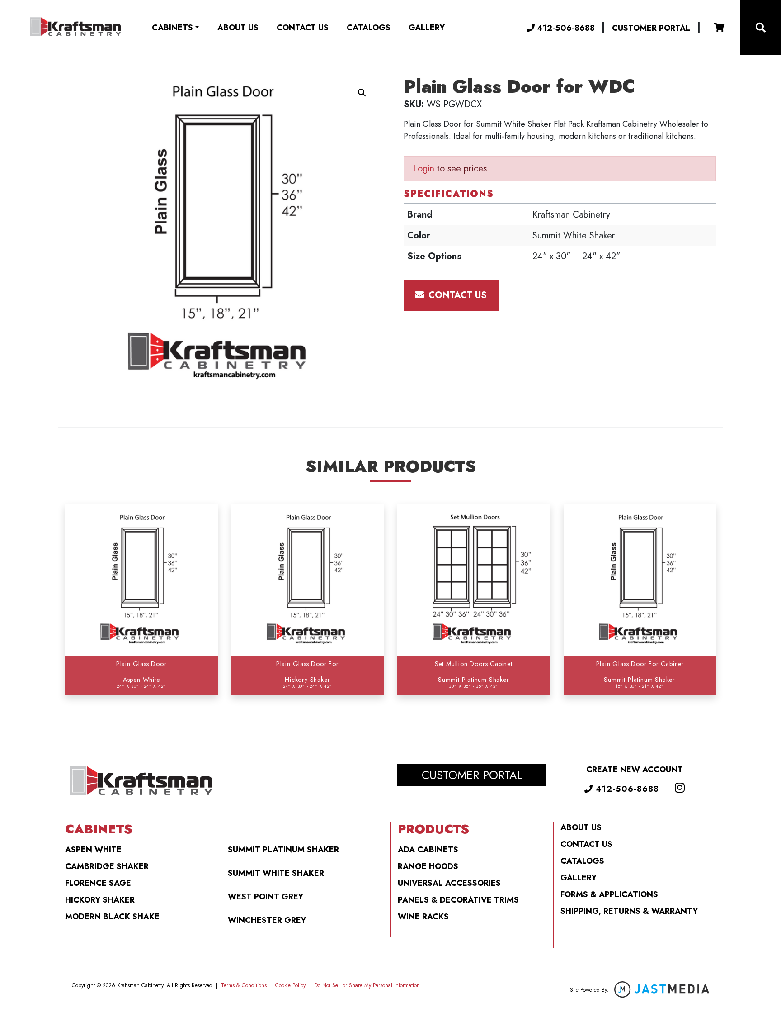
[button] (362, 93)
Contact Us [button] (456, 295)
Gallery (427, 27)
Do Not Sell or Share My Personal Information (367, 985)
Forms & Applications (609, 894)
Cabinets (172, 27)
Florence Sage (98, 883)
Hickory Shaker (100, 900)
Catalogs (368, 27)
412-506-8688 (565, 28)
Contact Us (303, 27)
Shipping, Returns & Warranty (629, 911)
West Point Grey (265, 897)
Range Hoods (428, 866)
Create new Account (634, 769)
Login (423, 168)
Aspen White (93, 850)
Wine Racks (423, 916)
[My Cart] (719, 27)
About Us (238, 27)
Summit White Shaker (276, 873)
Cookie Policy (290, 985)
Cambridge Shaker (107, 866)
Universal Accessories (449, 883)
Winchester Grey (267, 920)
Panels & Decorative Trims (458, 900)
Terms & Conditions (244, 985)
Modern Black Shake (112, 916)
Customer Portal (651, 28)
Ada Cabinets (428, 850)
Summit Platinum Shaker (283, 850)
